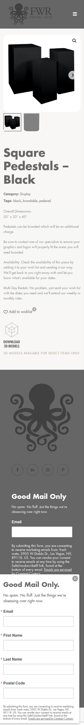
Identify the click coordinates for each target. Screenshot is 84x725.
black (17, 200)
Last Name (12, 659)
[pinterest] (63, 470)
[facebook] (17, 470)
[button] (74, 41)
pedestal (45, 200)
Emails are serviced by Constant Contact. (51, 719)
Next (72, 75)
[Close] (75, 578)
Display (25, 194)
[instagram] (48, 470)
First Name (12, 635)
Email (16, 522)
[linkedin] (32, 470)
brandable (30, 200)
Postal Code (14, 683)
